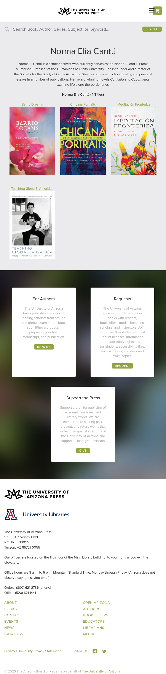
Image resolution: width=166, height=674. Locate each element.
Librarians (93, 627)
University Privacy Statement (39, 651)
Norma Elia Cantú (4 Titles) (83, 94)
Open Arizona (96, 602)
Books (10, 608)
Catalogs (13, 633)
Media (88, 633)
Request (122, 366)
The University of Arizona (101, 671)
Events (11, 621)
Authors (91, 608)
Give (83, 450)
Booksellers (95, 615)
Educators (94, 621)
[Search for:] (83, 29)
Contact (12, 615)
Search (152, 29)
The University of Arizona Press (81, 10)
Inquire (43, 347)
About (10, 602)
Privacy (9, 651)
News (9, 627)
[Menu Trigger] (152, 11)
